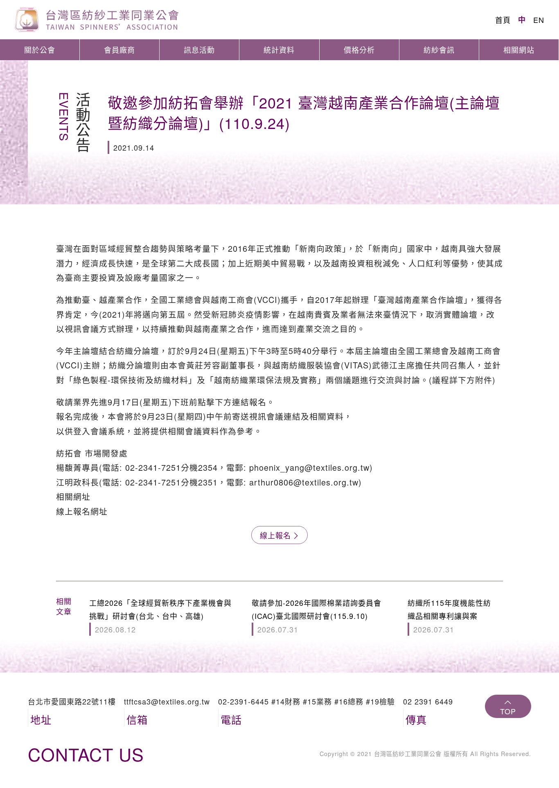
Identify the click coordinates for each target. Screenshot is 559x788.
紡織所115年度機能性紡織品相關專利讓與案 (449, 615)
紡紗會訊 (439, 49)
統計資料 (279, 49)
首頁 (503, 19)
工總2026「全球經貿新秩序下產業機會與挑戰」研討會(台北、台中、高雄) (160, 615)
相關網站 (518, 49)
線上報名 (275, 535)
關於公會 (39, 49)
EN (538, 19)
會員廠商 (119, 49)
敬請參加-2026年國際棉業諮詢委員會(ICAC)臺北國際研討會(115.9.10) (316, 615)
